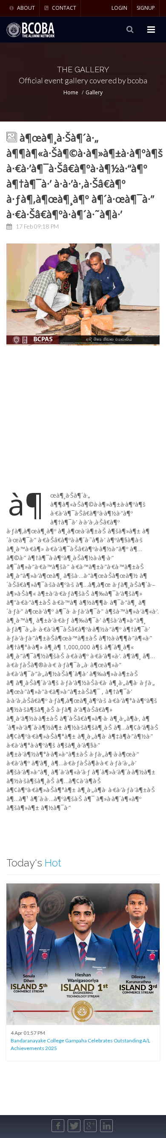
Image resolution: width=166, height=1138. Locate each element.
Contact (63, 7)
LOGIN (119, 7)
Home (70, 92)
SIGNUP (146, 7)
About (25, 7)
